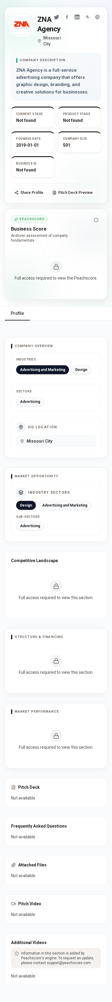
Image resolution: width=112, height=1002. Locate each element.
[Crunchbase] (87, 17)
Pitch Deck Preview (75, 192)
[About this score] (96, 220)
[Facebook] (67, 17)
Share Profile (31, 192)
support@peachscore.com (69, 963)
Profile (17, 313)
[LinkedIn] (77, 17)
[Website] (97, 17)
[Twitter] (57, 17)
